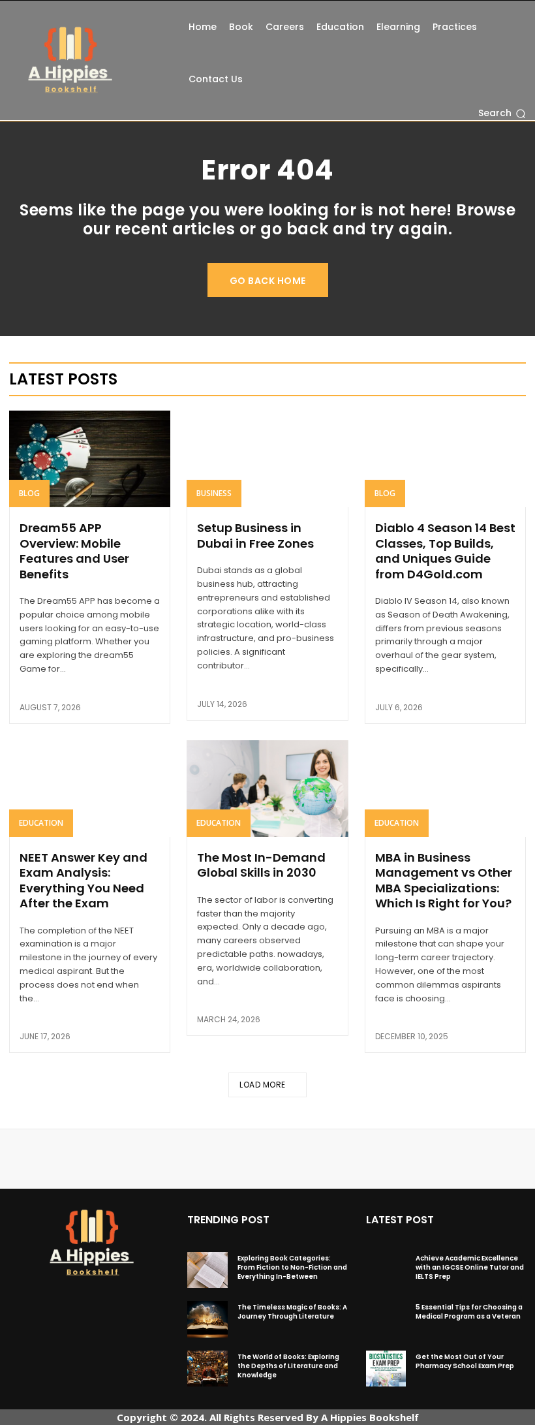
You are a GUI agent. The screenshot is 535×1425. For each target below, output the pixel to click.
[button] (502, 113)
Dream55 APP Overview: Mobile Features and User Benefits (74, 551)
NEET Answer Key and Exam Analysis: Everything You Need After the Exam (83, 880)
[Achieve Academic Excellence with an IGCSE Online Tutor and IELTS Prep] (386, 1270)
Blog (29, 493)
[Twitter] (109, 1301)
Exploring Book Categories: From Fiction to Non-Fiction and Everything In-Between (292, 1267)
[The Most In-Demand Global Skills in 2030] (267, 788)
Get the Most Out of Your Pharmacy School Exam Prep (465, 1361)
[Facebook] (67, 1301)
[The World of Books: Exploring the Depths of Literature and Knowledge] (207, 1368)
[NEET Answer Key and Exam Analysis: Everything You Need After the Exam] (89, 788)
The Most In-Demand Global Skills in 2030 (261, 865)
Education (41, 822)
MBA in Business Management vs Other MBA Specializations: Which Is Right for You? (443, 880)
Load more (262, 1084)
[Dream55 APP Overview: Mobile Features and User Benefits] (89, 459)
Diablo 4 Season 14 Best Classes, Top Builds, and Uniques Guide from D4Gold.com (445, 551)
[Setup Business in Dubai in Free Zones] (267, 459)
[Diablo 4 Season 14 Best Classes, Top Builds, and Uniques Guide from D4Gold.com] (445, 459)
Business (214, 493)
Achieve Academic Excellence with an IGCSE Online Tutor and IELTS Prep (470, 1267)
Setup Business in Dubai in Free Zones (255, 535)
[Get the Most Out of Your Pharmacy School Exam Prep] (386, 1368)
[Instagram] (88, 1301)
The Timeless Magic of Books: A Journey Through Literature (292, 1311)
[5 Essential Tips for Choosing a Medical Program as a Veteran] (386, 1319)
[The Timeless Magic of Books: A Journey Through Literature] (207, 1319)
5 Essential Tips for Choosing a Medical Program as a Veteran (469, 1311)
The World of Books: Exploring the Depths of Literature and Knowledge (288, 1366)
